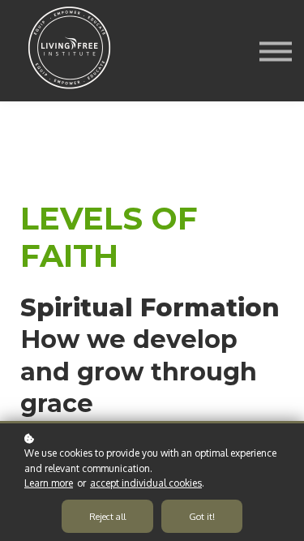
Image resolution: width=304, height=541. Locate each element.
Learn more (48, 483)
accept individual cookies (146, 483)
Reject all (107, 516)
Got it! (202, 516)
